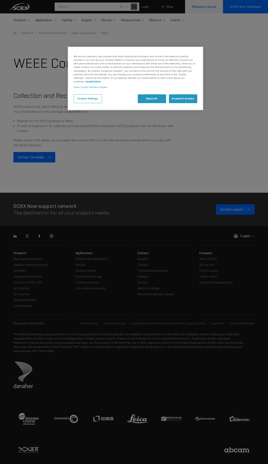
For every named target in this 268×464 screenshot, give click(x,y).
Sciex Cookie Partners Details (90, 87)
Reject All (152, 98)
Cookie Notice (93, 81)
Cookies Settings (87, 98)
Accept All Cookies (183, 98)
